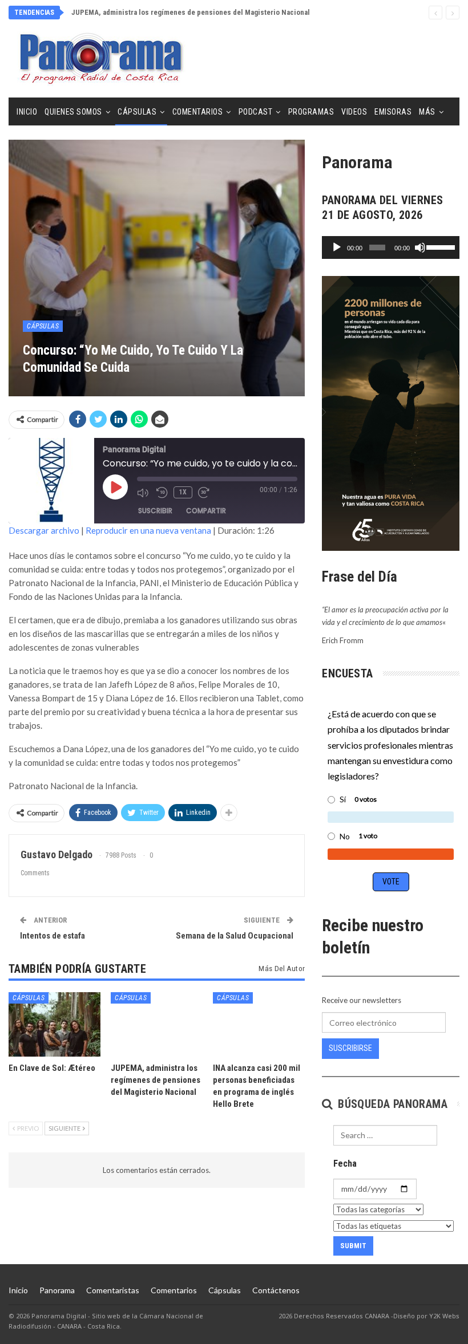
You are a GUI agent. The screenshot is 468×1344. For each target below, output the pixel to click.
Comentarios (197, 111)
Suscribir (155, 510)
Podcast (256, 111)
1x (183, 492)
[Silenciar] (420, 247)
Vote (391, 881)
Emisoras (392, 111)
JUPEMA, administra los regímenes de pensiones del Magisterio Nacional (190, 12)
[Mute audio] (144, 493)
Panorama (57, 1290)
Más (427, 111)
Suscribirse (350, 1048)
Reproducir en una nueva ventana (148, 530)
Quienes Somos (73, 111)
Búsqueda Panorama (391, 1104)
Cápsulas (137, 111)
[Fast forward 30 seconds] (205, 492)
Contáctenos (276, 1290)
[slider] (440, 246)
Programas (311, 111)
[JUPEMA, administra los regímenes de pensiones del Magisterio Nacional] (157, 1024)
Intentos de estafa (52, 936)
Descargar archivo (44, 530)
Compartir (206, 510)
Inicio (27, 111)
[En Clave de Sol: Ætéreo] (54, 1024)
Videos (354, 111)
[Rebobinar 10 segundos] (162, 492)
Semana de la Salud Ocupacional (234, 936)
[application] (390, 247)
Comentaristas (112, 1290)
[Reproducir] (336, 247)
